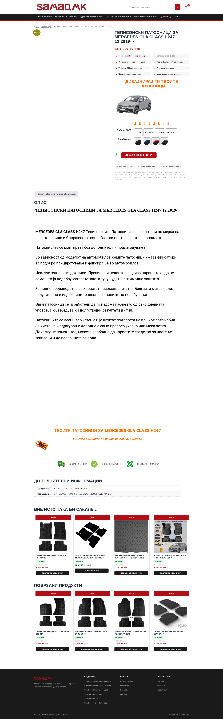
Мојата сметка (126, 681)
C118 (167, 177)
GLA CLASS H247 (179, 175)
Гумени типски (44, 17)
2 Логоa (66, 488)
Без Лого (84, 488)
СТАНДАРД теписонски (119, 17)
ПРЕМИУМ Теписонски (145, 17)
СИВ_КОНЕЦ (105, 494)
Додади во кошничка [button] (52, 573)
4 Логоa (75, 488)
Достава (160, 681)
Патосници (46, 27)
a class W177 (128, 177)
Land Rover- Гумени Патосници (97, 681)
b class (133, 175)
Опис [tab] (40, 194)
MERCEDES (119, 177)
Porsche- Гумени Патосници (95, 703)
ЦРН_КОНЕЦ (60, 494)
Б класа (169, 175)
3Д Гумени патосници (91, 17)
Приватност (162, 690)
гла (175, 177)
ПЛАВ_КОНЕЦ (74, 494)
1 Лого (57, 488)
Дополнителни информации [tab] (61, 194)
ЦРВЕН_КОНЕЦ (90, 494)
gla (129, 175)
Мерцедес (153, 175)
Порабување (124, 139)
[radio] (138, 132)
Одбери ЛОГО (124, 130)
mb (154, 177)
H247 (147, 175)
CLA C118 (161, 175)
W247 (139, 175)
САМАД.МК (43, 678)
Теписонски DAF (90, 698)
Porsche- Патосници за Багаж (96, 690)
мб (143, 175)
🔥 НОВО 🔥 (166, 17)
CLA (157, 177)
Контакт (123, 694)
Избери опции (92, 570)
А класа (137, 177)
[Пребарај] (177, 7)
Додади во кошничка (138, 155)
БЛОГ (177, 17)
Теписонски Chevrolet (92, 694)
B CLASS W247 (146, 177)
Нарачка (124, 690)
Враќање (161, 686)
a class (162, 177)
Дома (36, 27)
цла (120, 180)
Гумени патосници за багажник (97, 686)
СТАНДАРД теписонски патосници (160, 172)
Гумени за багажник (66, 17)
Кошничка (124, 686)
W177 (172, 177)
